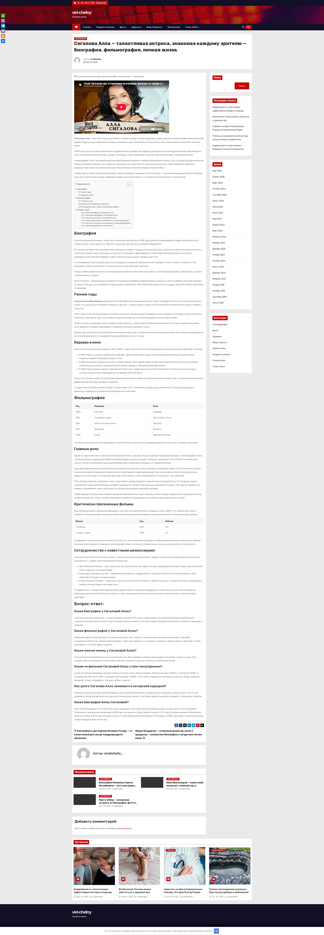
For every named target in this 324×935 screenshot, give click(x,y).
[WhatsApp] (3, 15)
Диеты (123, 27)
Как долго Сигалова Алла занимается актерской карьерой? (108, 223)
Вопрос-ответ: (83, 209)
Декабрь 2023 (219, 248)
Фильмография (83, 198)
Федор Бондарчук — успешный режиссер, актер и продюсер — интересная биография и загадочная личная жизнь (168, 734)
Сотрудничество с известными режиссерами (100, 207)
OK (216, 931)
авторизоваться (124, 828)
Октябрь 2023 (218, 260)
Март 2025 (217, 182)
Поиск (217, 77)
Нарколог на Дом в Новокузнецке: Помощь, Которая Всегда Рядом (183, 891)
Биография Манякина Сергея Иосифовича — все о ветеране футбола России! (116, 785)
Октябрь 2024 (219, 188)
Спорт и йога (192, 27)
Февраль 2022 (219, 278)
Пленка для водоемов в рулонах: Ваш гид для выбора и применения (229, 891)
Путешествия (174, 27)
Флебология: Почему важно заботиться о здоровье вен (135, 891)
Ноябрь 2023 (218, 254)
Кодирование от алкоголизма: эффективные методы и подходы (93, 891)
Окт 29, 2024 (218, 896)
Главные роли (87, 201)
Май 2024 (217, 218)
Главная (87, 27)
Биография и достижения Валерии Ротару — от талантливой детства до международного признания (103, 734)
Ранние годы (86, 192)
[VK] (3, 30)
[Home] (76, 27)
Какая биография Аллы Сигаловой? (99, 225)
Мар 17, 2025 (128, 896)
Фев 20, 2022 (105, 789)
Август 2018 (218, 302)
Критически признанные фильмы (95, 204)
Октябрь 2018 (218, 290)
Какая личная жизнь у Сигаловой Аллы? (101, 218)
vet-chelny (81, 12)
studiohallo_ (96, 59)
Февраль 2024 (219, 236)
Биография (81, 189)
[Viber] (3, 20)
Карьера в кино (87, 195)
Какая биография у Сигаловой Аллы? (99, 212)
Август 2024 (218, 200)
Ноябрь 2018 (218, 284)
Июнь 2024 (217, 212)
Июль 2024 (217, 206)
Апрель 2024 (218, 224)
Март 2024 (217, 230)
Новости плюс (219, 348)
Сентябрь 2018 (219, 296)
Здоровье (136, 27)
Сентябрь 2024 (219, 194)
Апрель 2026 (218, 176)
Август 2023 (218, 266)
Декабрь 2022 (219, 272)
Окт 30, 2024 (173, 896)
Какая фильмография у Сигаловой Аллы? (102, 215)
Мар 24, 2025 (82, 896)
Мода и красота (154, 27)
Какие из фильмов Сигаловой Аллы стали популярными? (107, 220)
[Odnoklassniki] (3, 35)
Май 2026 (217, 170)
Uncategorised (80, 39)
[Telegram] (3, 25)
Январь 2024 (218, 242)
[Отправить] (3, 40)
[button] (243, 27)
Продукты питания (105, 27)
